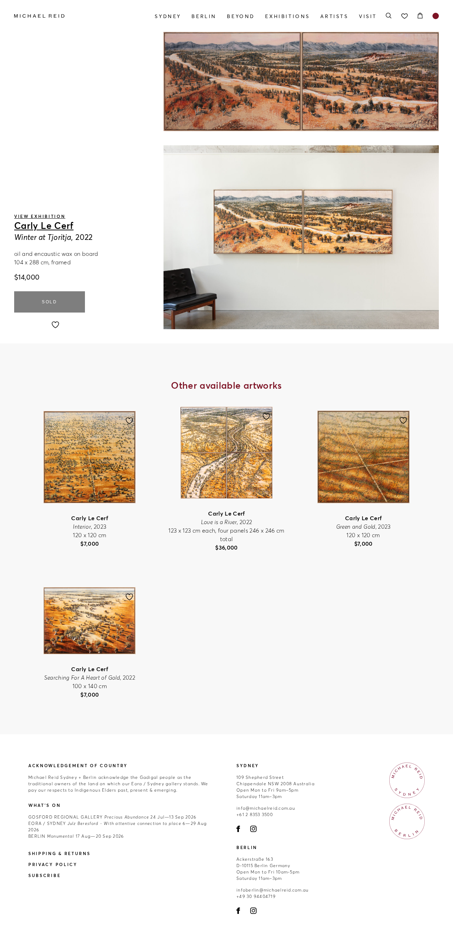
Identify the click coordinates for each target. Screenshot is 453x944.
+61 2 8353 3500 (254, 814)
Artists (334, 16)
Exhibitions (287, 16)
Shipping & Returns (59, 853)
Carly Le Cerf (44, 225)
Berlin (204, 16)
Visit (368, 16)
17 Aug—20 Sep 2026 (76, 836)
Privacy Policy (53, 864)
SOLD (49, 301)
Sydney (168, 16)
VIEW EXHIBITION (39, 216)
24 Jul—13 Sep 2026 (112, 817)
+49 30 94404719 (256, 896)
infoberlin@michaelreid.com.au (272, 890)
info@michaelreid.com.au (265, 808)
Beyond (241, 16)
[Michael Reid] (78, 16)
